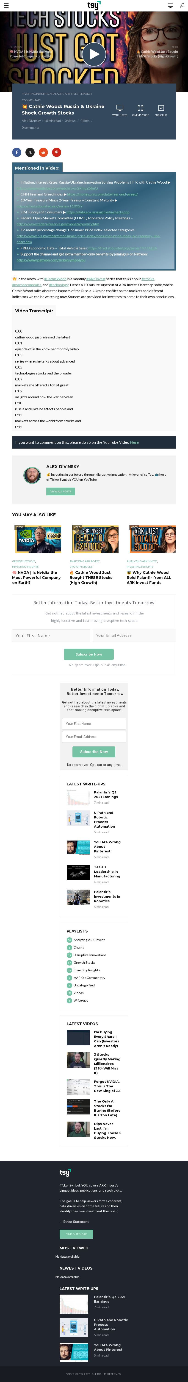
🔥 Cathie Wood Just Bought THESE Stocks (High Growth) (90, 577)
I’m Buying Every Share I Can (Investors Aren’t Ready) (106, 1039)
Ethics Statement (76, 1221)
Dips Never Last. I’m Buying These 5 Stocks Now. (107, 1131)
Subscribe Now (89, 654)
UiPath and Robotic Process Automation (104, 820)
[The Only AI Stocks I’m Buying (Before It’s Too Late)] (78, 1106)
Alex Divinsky (31, 121)
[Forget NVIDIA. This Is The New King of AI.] (78, 1087)
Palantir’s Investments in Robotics (107, 896)
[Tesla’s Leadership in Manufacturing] (78, 872)
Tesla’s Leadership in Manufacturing (107, 871)
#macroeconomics (26, 284)
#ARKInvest (95, 278)
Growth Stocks (23, 561)
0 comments (30, 127)
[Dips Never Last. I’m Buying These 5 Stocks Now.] (78, 1129)
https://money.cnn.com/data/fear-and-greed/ (102, 194)
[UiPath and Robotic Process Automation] (78, 818)
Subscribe (161, 115)
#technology (59, 284)
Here (134, 442)
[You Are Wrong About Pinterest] (78, 847)
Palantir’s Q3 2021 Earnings (106, 794)
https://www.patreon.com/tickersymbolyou (51, 260)
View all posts (60, 491)
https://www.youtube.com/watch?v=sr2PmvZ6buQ (57, 188)
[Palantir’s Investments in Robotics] (78, 897)
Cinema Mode (140, 115)
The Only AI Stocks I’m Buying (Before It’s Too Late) (107, 1108)
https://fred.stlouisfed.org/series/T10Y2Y (50, 206)
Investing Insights (35, 93)
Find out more (76, 1234)
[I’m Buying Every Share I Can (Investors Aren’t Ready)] (78, 1037)
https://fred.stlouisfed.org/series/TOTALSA (122, 248)
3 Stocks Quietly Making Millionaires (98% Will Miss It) (107, 1064)
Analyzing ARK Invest (65, 93)
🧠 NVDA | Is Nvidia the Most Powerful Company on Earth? (36, 577)
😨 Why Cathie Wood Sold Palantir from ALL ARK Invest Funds (149, 577)
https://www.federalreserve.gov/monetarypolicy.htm (58, 224)
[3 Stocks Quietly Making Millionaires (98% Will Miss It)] (78, 1060)
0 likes (84, 121)
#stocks (148, 278)
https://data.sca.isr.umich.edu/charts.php (98, 212)
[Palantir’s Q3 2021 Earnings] (78, 797)
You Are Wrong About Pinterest (107, 846)
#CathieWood (55, 278)
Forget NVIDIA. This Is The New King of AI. (107, 1086)
